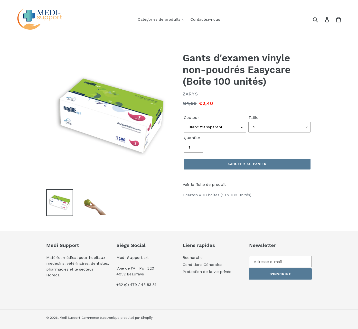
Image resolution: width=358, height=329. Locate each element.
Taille (253, 117)
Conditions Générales (202, 264)
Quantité (192, 137)
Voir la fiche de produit (204, 184)
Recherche (193, 257)
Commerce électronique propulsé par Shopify (117, 318)
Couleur (191, 117)
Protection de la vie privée (207, 271)
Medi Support (69, 318)
